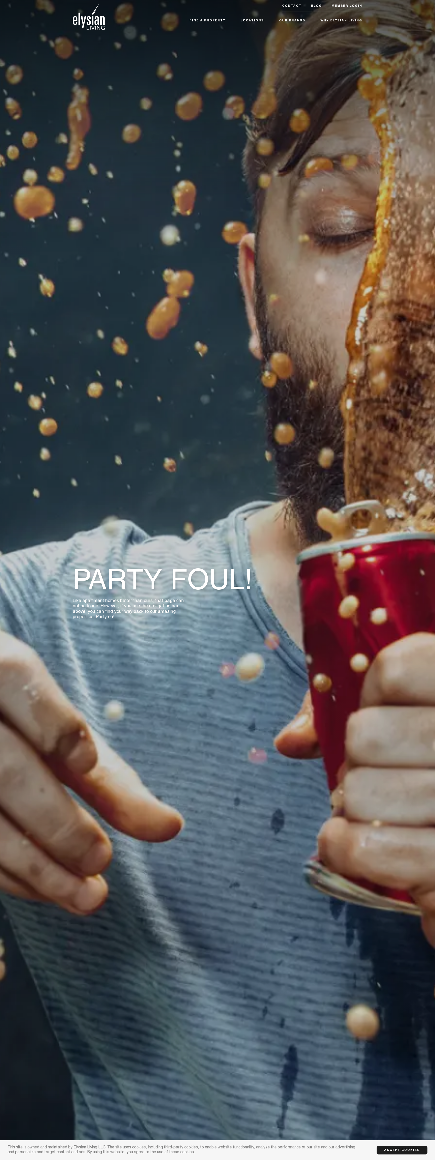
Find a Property (208, 20)
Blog (316, 6)
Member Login (347, 6)
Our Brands (292, 20)
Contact (292, 6)
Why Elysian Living (341, 20)
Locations (252, 20)
